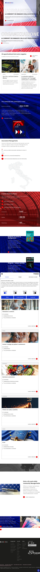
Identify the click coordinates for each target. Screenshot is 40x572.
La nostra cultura (8, 118)
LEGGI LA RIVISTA (13, 252)
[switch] (15, 293)
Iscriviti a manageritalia (30, 497)
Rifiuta (7, 297)
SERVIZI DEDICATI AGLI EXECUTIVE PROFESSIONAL (12, 207)
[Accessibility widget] (38, 570)
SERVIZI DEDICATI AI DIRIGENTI (9, 201)
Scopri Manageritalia (10, 20)
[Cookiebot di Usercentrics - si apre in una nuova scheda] (34, 274)
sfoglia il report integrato (7, 526)
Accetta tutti (32, 297)
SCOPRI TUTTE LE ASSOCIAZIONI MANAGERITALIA (12, 155)
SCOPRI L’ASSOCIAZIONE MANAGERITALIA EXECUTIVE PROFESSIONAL (15, 158)
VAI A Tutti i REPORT (5, 529)
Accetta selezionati (20, 297)
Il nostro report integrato (8, 514)
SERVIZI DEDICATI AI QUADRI (8, 204)
